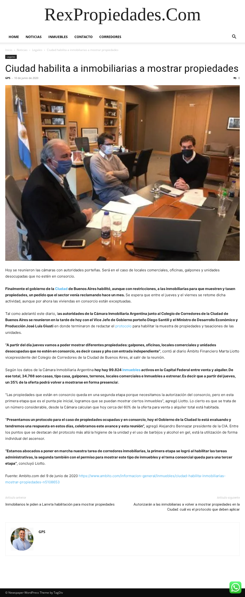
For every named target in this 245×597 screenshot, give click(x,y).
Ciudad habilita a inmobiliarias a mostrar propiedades (122, 68)
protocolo (123, 326)
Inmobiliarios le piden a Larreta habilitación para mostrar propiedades (60, 504)
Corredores (110, 36)
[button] (234, 37)
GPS (7, 78)
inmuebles (131, 370)
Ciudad (61, 288)
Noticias (34, 36)
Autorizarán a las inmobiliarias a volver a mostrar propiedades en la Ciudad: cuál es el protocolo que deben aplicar (187, 507)
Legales (37, 50)
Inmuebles (58, 36)
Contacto (83, 36)
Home (14, 36)
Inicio (8, 50)
